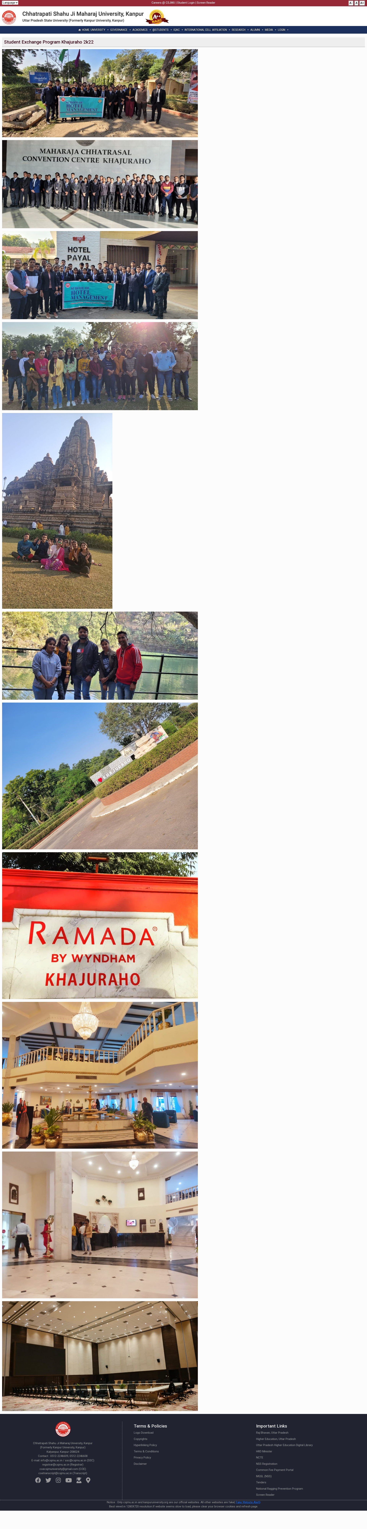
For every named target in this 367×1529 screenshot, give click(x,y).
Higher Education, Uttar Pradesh (276, 1439)
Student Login (186, 2)
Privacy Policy (142, 1457)
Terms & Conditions (146, 1451)
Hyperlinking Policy (145, 1445)
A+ (362, 3)
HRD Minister (264, 1451)
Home (85, 29)
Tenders (261, 1482)
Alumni (255, 29)
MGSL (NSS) (264, 1476)
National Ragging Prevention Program (279, 1488)
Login (281, 29)
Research (238, 29)
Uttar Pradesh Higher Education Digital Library (284, 1445)
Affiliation (219, 29)
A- (350, 3)
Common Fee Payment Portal (274, 1470)
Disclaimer (140, 1464)
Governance (118, 29)
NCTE (259, 1457)
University (98, 29)
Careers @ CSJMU (163, 2)
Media (269, 29)
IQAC (177, 29)
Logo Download (143, 1432)
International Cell (198, 29)
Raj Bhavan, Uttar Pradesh (272, 1432)
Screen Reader (206, 2)
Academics (140, 29)
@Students (161, 29)
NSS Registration (266, 1464)
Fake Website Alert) (248, 1502)
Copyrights (140, 1439)
